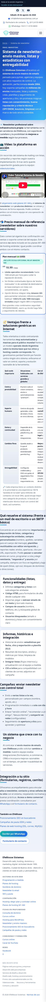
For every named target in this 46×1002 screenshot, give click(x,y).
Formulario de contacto (15, 841)
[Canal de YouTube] (28, 10)
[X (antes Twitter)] (23, 10)
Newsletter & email (11, 890)
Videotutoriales (8, 982)
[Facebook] (17, 10)
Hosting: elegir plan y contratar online (19, 901)
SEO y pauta (8, 894)
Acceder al (11, 5)
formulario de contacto (25, 803)
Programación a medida (13, 880)
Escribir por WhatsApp (13, 833)
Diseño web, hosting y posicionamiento (17, 976)
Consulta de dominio (12, 913)
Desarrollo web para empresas (14, 970)
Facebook (7, 950)
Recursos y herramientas (26, 982)
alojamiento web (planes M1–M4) (16, 203)
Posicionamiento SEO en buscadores (18, 818)
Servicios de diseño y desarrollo (14, 973)
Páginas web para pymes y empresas (17, 966)
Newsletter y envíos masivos (15, 923)
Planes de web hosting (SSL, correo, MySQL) (21, 826)
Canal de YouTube (10, 943)
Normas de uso (33, 994)
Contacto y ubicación (11, 985)
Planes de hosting (10, 883)
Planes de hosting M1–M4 (14, 905)
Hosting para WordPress (13, 920)
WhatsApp (5, 803)
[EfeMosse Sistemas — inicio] (11, 33)
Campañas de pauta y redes (15, 930)
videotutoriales (7, 168)
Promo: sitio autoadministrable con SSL (17, 979)
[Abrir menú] (40, 33)
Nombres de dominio (12, 887)
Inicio (5, 43)
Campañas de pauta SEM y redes (16, 822)
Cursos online (9, 916)
